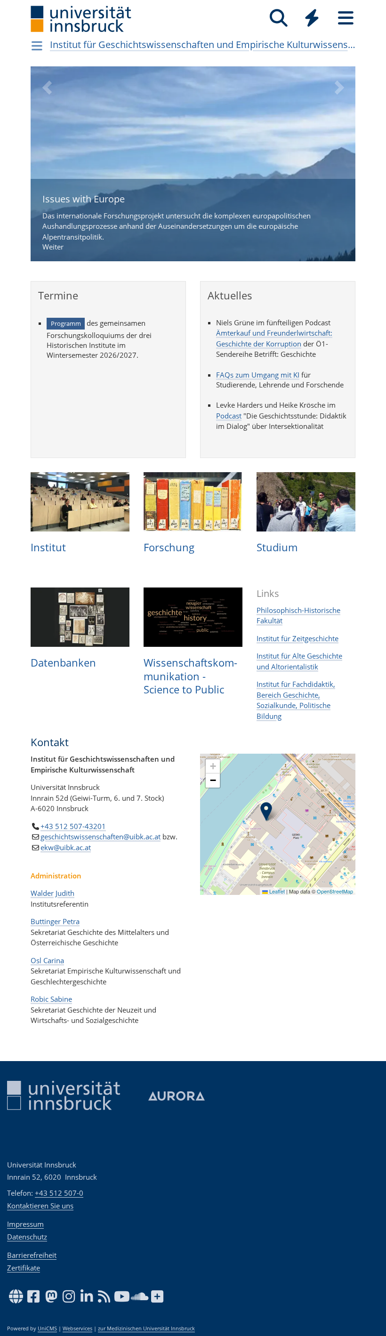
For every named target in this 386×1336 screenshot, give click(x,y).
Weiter (176, 222)
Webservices (77, 1328)
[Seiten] (345, 18)
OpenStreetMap (335, 891)
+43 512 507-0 (59, 1193)
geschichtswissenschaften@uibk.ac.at (100, 836)
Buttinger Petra (55, 921)
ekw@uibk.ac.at (65, 847)
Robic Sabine (51, 999)
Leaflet (276, 891)
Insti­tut (48, 547)
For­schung (169, 547)
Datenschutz (27, 1236)
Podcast (228, 415)
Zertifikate (23, 1267)
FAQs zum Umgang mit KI (257, 374)
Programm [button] (66, 323)
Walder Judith (52, 893)
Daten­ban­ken (63, 662)
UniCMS (47, 1328)
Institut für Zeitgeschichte (297, 638)
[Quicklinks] (312, 18)
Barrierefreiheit (31, 1255)
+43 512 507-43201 (73, 826)
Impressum (25, 1224)
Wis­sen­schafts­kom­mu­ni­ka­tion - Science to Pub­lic (190, 675)
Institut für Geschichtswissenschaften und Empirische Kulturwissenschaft (203, 44)
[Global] (312, 19)
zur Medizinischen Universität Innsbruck (146, 1328)
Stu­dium (277, 547)
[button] (47, 170)
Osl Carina (47, 960)
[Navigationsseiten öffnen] (37, 45)
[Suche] (278, 18)
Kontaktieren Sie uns (40, 1205)
